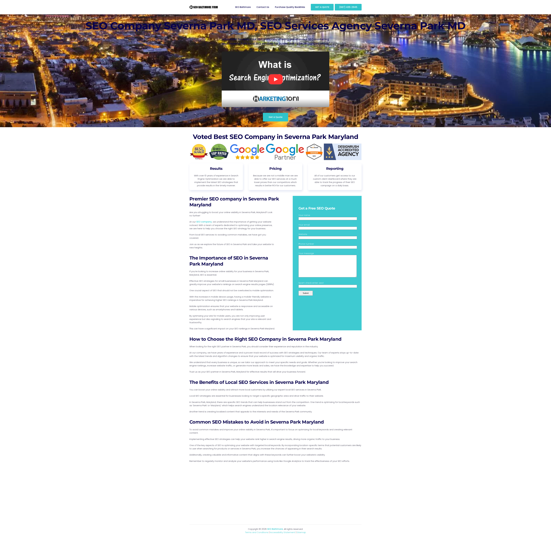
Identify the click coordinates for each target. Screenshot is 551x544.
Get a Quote (275, 117)
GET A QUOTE (322, 7)
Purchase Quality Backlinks (290, 7)
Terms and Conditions (256, 532)
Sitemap (301, 532)
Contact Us (262, 7)
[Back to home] (203, 7)
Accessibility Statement (282, 532)
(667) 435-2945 (348, 7)
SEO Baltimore (243, 7)
